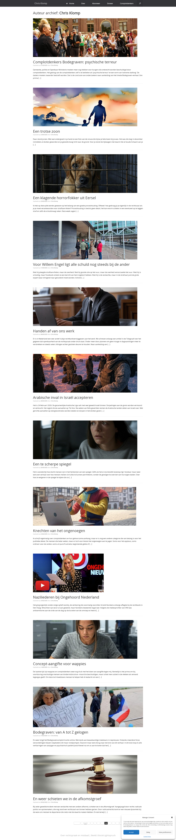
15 (117, 823)
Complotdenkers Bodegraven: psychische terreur (75, 61)
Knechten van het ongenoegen (59, 530)
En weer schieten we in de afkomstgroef (67, 798)
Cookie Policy (147, 836)
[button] (172, 817)
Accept (131, 832)
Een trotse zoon (46, 131)
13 (109, 823)
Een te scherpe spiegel (52, 464)
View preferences (165, 832)
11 (102, 823)
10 (98, 823)
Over (83, 3)
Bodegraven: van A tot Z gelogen (60, 732)
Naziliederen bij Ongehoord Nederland (66, 597)
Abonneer (96, 3)
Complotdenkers (126, 3)
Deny (148, 832)
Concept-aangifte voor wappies (59, 663)
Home (71, 3)
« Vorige (77, 823)
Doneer (110, 3)
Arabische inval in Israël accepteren (63, 397)
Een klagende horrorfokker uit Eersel (64, 197)
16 (121, 823)
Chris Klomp (69, 12)
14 (113, 823)
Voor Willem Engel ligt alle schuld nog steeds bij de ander (81, 264)
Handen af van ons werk (53, 330)
